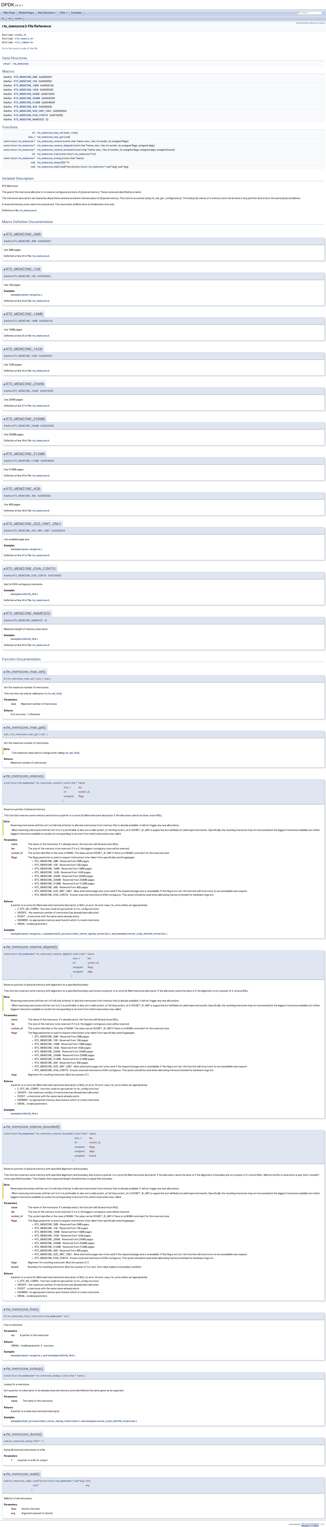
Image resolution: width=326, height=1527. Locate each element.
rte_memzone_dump (48, 162)
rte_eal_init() (54, 693)
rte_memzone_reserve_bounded (55, 149)
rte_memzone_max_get (50, 137)
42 (23, 600)
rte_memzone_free (48, 154)
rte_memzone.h (28, 210)
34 (23, 301)
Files (62, 12)
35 (23, 335)
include (18, 19)
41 (23, 555)
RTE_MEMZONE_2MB (25, 77)
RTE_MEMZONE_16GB (26, 89)
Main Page (9, 12)
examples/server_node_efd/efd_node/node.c (111, 1421)
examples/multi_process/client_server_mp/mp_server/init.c (77, 933)
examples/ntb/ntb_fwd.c (24, 594)
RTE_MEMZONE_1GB (25, 81)
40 (23, 510)
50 (23, 645)
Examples (76, 12)
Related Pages (26, 12)
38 (23, 440)
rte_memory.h (24, 38)
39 (23, 475)
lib (3, 19)
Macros (313, 23)
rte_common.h (24, 42)
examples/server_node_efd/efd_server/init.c (141, 933)
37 (23, 405)
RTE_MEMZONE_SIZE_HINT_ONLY (32, 111)
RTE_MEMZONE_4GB (25, 106)
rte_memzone (20, 63)
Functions (321, 23)
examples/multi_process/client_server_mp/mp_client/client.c (45, 1421)
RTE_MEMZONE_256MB (27, 98)
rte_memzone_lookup (49, 158)
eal (9, 19)
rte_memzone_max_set (50, 132)
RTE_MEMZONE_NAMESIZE (29, 119)
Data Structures (46, 12)
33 (23, 256)
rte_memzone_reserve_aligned (54, 145)
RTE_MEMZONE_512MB (27, 102)
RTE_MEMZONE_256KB (27, 94)
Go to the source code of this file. (20, 48)
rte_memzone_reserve (49, 141)
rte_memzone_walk (48, 166)
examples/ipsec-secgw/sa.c (26, 294)
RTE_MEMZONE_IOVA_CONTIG (31, 115)
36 (23, 370)
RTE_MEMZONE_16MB (26, 85)
